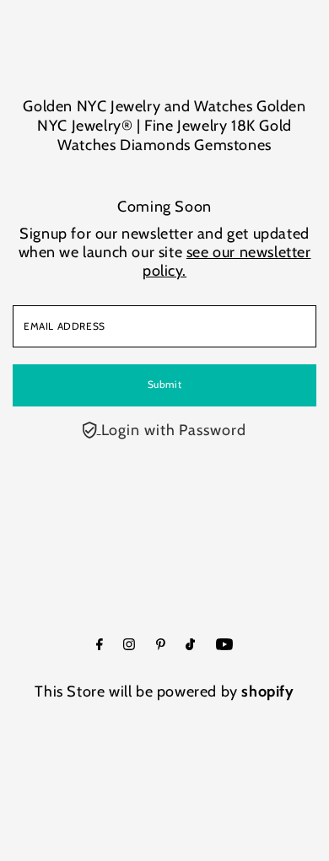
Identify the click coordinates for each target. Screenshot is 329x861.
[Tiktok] (190, 645)
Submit (165, 384)
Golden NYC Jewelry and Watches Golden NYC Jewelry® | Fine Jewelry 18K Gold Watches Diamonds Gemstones (164, 125)
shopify (267, 691)
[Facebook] (99, 645)
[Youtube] (224, 645)
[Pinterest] (161, 645)
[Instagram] (129, 645)
